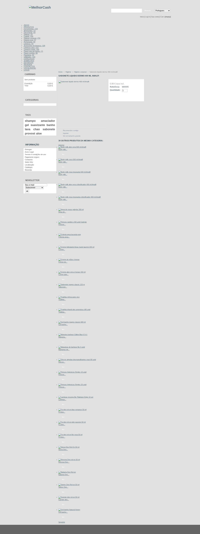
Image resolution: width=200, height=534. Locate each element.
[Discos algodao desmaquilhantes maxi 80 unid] (77, 359)
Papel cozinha (30, 53)
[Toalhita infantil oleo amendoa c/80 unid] (74, 309)
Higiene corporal (31, 38)
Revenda (28, 170)
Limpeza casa (31, 47)
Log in (147, 17)
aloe (39, 133)
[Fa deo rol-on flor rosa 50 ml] (70, 435)
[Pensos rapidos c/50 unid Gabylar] (72, 222)
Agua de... (62, 212)
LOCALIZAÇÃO (29, 68)
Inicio (142, 17)
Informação (32, 145)
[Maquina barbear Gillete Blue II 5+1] (72, 334)
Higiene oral (29, 40)
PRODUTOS (28, 27)
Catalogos (28, 167)
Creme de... (62, 262)
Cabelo (28, 36)
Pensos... (62, 224)
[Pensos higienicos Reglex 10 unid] (72, 372)
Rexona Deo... (63, 462)
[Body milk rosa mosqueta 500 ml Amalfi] (74, 172)
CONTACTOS (29, 66)
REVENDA (27, 64)
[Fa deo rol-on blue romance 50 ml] (72, 410)
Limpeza (28, 44)
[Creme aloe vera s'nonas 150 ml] (71, 272)
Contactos (29, 160)
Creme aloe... (63, 274)
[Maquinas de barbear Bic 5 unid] (71, 347)
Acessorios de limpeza (34, 46)
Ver (63, 154)
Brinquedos (29, 31)
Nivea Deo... (63, 450)
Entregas (28, 149)
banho (51, 125)
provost (30, 133)
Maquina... (62, 337)
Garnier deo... (63, 500)
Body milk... (62, 149)
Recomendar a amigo (70, 130)
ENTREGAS (28, 62)
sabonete (49, 129)
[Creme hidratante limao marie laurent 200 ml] (76, 247)
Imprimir (65, 133)
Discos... (61, 362)
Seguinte (61, 522)
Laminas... (62, 399)
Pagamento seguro (32, 157)
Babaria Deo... (63, 475)
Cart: (162, 17)
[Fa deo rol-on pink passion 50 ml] (72, 422)
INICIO (26, 25)
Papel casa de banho (33, 51)
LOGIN (26, 70)
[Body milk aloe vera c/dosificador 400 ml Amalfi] (77, 184)
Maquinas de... (64, 349)
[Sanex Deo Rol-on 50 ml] (68, 485)
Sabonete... (62, 287)
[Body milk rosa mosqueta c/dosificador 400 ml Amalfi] (79, 197)
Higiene (28, 34)
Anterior (61, 145)
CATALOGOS (28, 59)
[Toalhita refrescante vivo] (69, 297)
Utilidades (29, 57)
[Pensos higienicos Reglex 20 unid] (72, 384)
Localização (29, 165)
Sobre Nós (29, 162)
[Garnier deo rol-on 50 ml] (68, 497)
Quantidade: (115, 90)
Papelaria (28, 55)
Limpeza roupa (31, 49)
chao (36, 129)
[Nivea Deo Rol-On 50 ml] (68, 447)
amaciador (48, 120)
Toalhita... (62, 299)
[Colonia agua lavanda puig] (69, 234)
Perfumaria (29, 42)
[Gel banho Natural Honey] (69, 510)
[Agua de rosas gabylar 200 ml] (71, 209)
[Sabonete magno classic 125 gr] (71, 284)
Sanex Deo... (63, 487)
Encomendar (46, 90)
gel (27, 125)
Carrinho (30, 74)
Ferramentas (30, 29)
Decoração (29, 32)
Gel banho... (63, 324)
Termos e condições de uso (35, 154)
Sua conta (155, 17)
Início (60, 72)
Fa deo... (61, 412)
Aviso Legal (29, 152)
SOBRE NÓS (28, 61)
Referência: (115, 87)
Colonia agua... (64, 237)
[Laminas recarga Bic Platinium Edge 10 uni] (75, 397)
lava (27, 129)
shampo (30, 120)
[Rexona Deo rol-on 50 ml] (69, 460)
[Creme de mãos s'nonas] (69, 259)
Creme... (61, 249)
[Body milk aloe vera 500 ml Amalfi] (72, 147)
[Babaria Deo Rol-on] (67, 472)
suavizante (38, 125)
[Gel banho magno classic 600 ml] (72, 322)
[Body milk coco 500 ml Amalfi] (70, 159)
